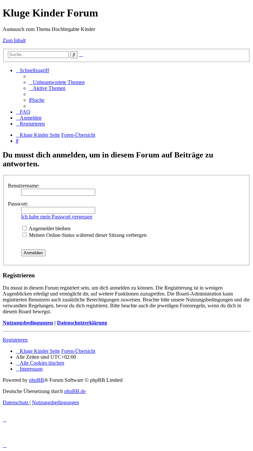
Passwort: (18, 204)
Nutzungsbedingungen (28, 322)
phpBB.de (75, 391)
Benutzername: (23, 185)
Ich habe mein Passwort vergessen (56, 216)
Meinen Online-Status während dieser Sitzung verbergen (87, 235)
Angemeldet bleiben (49, 228)
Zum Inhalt (14, 40)
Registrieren (15, 340)
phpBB (36, 380)
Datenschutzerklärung (82, 322)
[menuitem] (57, 82)
